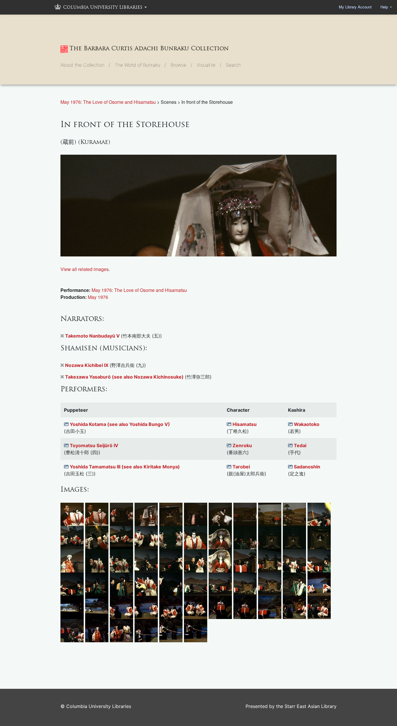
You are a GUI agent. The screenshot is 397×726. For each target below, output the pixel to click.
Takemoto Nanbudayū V (93, 336)
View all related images (84, 269)
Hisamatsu (245, 424)
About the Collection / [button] (85, 65)
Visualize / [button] (209, 65)
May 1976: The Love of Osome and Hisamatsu (108, 102)
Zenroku (242, 445)
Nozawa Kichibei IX (87, 365)
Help (384, 7)
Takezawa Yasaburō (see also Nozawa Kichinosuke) (125, 377)
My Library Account (355, 7)
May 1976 (98, 297)
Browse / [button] (181, 65)
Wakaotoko (306, 424)
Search (233, 65)
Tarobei (241, 467)
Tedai (300, 445)
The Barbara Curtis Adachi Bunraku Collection (149, 48)
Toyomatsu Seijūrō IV (94, 445)
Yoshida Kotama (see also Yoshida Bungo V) (120, 424)
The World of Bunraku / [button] (140, 65)
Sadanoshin (307, 467)
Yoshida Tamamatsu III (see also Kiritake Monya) (125, 467)
